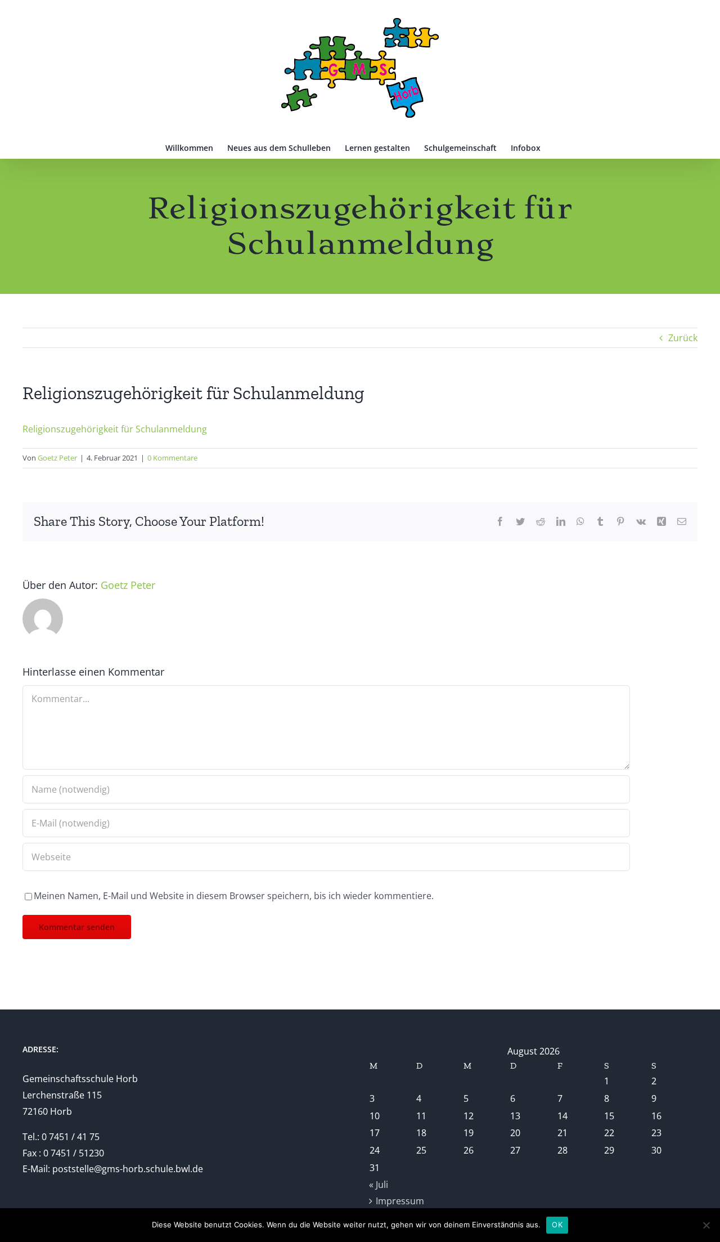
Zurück (683, 338)
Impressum (400, 1201)
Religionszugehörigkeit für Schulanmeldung (114, 429)
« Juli (378, 1184)
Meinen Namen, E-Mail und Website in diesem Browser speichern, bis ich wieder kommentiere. (234, 896)
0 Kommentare (172, 458)
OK (557, 1224)
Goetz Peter (57, 458)
